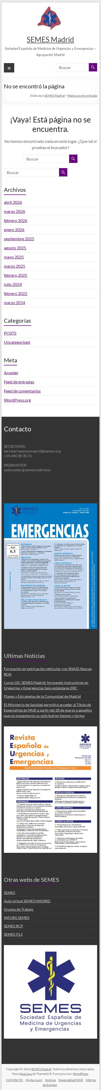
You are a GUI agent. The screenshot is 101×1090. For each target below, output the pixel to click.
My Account (34, 1080)
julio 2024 (13, 284)
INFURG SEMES (16, 917)
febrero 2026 (15, 220)
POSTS (10, 332)
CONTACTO (14, 1080)
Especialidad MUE (71, 1080)
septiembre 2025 (19, 238)
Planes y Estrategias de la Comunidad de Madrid (42, 696)
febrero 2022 (15, 293)
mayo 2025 (14, 256)
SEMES (9, 892)
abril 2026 (13, 202)
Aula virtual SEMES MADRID (27, 901)
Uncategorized (17, 342)
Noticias (50, 1080)
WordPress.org (17, 399)
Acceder (11, 372)
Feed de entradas (19, 381)
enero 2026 (14, 229)
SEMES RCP (13, 926)
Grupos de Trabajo (18, 909)
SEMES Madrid (50, 39)
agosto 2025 (15, 247)
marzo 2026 (14, 211)
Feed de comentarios (22, 390)
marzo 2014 (14, 302)
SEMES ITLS (13, 934)
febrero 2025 (15, 275)
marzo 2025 (14, 266)
